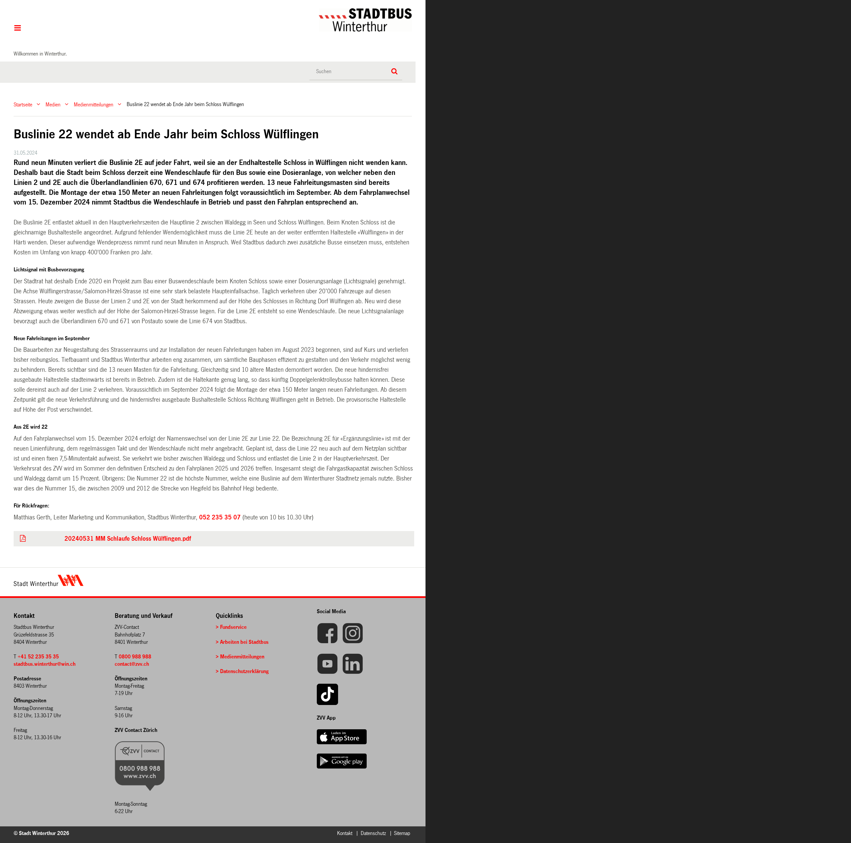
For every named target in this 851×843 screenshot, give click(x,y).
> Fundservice (231, 627)
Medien (53, 104)
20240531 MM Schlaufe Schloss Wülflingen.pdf (127, 538)
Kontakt (344, 833)
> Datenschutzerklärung (242, 671)
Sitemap (402, 833)
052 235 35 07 (220, 517)
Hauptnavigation (17, 28)
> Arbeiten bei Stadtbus (242, 642)
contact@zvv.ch (132, 664)
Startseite (23, 104)
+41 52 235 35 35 (38, 656)
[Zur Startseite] (228, 20)
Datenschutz (373, 833)
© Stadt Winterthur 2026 (41, 833)
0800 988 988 (135, 656)
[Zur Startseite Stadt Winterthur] (48, 584)
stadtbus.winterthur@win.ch (44, 664)
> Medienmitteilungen (240, 656)
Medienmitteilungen (93, 104)
